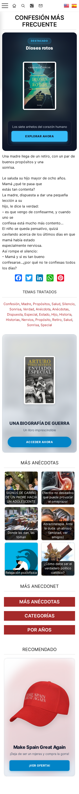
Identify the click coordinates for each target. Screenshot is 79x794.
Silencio (68, 304)
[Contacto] (40, 5)
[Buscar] (23, 5)
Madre (26, 304)
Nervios (28, 320)
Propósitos (41, 304)
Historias (13, 320)
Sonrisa (15, 309)
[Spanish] (74, 5)
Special (46, 325)
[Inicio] (14, 5)
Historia (65, 314)
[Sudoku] (32, 5)
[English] (66, 5)
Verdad (28, 309)
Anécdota (43, 309)
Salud (56, 304)
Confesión (12, 304)
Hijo (54, 314)
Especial (30, 314)
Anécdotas (60, 309)
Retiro (57, 320)
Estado (44, 314)
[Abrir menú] (5, 5)
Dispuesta (15, 314)
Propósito (42, 320)
